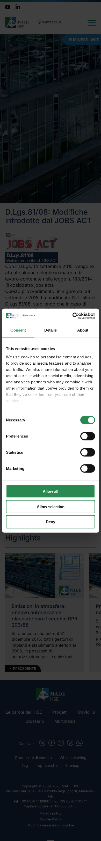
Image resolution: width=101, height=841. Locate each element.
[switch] (87, 436)
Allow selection (50, 506)
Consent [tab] (18, 330)
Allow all (50, 491)
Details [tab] (50, 330)
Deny (50, 522)
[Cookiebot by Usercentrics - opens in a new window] (72, 315)
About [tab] (83, 330)
